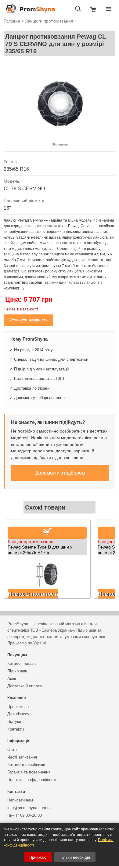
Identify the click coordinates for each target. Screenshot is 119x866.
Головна (12, 21)
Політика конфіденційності (31, 779)
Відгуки (14, 721)
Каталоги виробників (26, 764)
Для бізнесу (18, 714)
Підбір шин (17, 671)
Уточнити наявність (28, 319)
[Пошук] (78, 9)
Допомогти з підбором (60, 472)
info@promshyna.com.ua (29, 807)
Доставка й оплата (24, 686)
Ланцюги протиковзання (49, 21)
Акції (11, 678)
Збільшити (60, 144)
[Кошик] (93, 9)
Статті (13, 749)
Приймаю (37, 857)
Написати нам (20, 800)
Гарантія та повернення (28, 772)
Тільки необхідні (75, 857)
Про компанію (20, 706)
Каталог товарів (22, 663)
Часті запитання (22, 757)
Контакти (15, 729)
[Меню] (108, 9)
